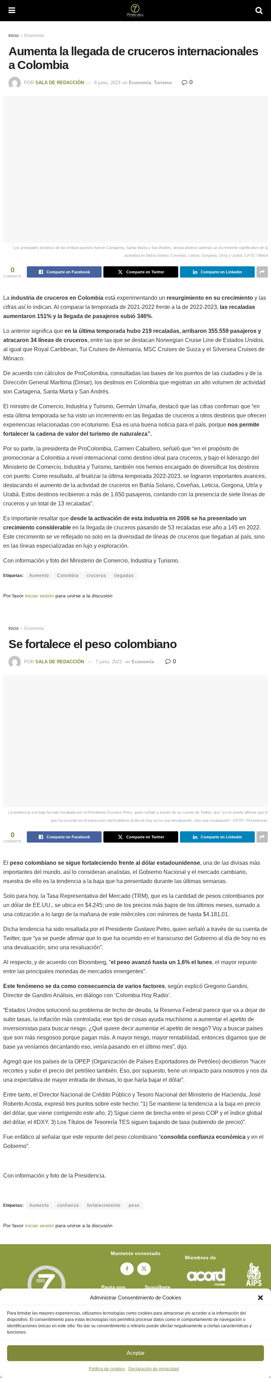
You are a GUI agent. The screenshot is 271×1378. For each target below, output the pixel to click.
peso (134, 1205)
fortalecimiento (104, 1205)
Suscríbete (157, 1287)
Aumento (39, 575)
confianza (68, 1205)
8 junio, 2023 (107, 82)
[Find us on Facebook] (127, 1268)
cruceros (96, 575)
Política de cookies (107, 1368)
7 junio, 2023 (109, 661)
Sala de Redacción (59, 82)
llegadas (124, 575)
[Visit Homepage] (135, 11)
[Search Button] (259, 10)
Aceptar (136, 1353)
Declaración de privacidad (153, 1368)
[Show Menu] (11, 10)
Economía (34, 35)
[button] (260, 1297)
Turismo (163, 82)
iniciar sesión (39, 595)
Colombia (68, 575)
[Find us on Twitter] (144, 1268)
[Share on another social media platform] (262, 272)
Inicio (13, 35)
